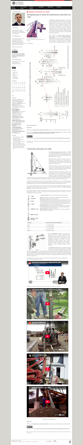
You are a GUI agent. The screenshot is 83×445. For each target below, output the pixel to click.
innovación (21, 112)
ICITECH (20, 111)
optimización (16, 120)
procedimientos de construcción (52, 141)
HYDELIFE (15, 111)
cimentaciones (21, 100)
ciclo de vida (15, 100)
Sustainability (15, 128)
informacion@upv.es (35, 441)
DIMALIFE (19, 103)
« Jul (13, 95)
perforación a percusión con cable (57, 20)
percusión (59, 431)
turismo (19, 130)
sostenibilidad (16, 127)
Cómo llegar (13, 440)
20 (18, 89)
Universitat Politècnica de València (18, 132)
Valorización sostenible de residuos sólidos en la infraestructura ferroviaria (19, 144)
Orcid (14, 73)
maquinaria (40, 141)
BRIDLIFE (15, 99)
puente (14, 124)
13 (18, 87)
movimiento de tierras (16, 118)
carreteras (22, 99)
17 (13, 89)
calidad (19, 99)
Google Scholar (15, 72)
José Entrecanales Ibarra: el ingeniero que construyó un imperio (19, 142)
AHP (12, 99)
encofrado (18, 104)
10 (13, 87)
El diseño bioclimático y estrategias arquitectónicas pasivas (18, 138)
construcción (14, 103)
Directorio (49, 1)
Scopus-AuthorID (15, 78)
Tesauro (21, 8)
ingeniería (23, 111)
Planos (17, 440)
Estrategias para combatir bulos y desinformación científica (18, 140)
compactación (15, 102)
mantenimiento (19, 115)
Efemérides (13, 8)
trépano (31, 142)
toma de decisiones (17, 129)
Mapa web (42, 1)
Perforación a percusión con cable (39, 149)
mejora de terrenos (19, 117)
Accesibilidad (38, 1)
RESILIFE (14, 125)
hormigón (16, 110)
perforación (44, 141)
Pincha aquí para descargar (32, 125)
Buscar (46, 1)
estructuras (15, 105)
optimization (23, 120)
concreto (20, 102)
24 (13, 90)
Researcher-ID (15, 76)
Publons (14, 75)
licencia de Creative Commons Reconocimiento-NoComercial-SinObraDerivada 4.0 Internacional (52, 138)
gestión (13, 108)
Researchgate (15, 77)
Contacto (31, 8)
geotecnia (37, 141)
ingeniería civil (15, 112)
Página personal (15, 74)
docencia (24, 103)
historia (16, 108)
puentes (19, 124)
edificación (14, 104)
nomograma (61, 141)
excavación (18, 106)
